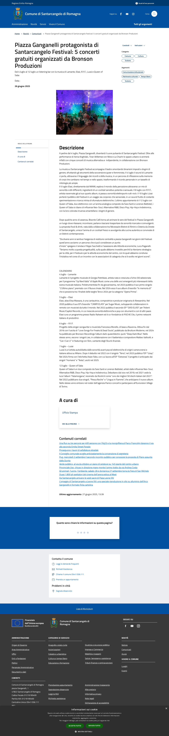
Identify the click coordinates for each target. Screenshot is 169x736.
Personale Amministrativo (23, 667)
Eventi (124, 670)
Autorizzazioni (54, 649)
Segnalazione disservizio (58, 689)
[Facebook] (119, 13)
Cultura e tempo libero (57, 658)
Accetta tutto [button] (75, 726)
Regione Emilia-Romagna (22, 3)
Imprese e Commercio (94, 649)
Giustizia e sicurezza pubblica (97, 644)
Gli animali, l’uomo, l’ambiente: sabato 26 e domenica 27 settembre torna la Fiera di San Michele (104, 471)
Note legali (89, 698)
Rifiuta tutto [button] (94, 726)
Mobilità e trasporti (93, 653)
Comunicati (36, 33)
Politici (14, 662)
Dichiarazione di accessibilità (97, 702)
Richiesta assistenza (56, 698)
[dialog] (84, 721)
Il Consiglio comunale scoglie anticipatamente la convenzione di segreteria (93, 453)
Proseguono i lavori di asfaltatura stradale (78, 450)
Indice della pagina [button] (25, 143)
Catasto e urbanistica (57, 654)
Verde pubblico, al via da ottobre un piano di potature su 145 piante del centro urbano (99, 464)
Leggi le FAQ (53, 693)
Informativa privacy (93, 693)
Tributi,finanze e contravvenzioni (99, 662)
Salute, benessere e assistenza (98, 658)
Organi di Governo (19, 645)
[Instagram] (132, 13)
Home (17, 33)
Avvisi (124, 654)
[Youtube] (126, 13)
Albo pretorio (90, 689)
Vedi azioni (139, 45)
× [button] (166, 708)
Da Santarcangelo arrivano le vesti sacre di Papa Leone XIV (86, 478)
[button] (84, 731)
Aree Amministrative (20, 649)
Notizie (125, 645)
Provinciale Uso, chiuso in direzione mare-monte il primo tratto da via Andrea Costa (98, 467)
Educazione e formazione (58, 662)
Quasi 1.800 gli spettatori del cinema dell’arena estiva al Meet (87, 474)
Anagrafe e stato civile (57, 645)
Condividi (126, 45)
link (108, 721)
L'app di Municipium (84, 608)
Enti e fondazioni (19, 658)
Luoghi (124, 666)
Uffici (14, 654)
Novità (26, 33)
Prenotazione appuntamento (60, 685)
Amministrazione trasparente (97, 685)
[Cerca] (154, 14)
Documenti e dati (19, 671)
